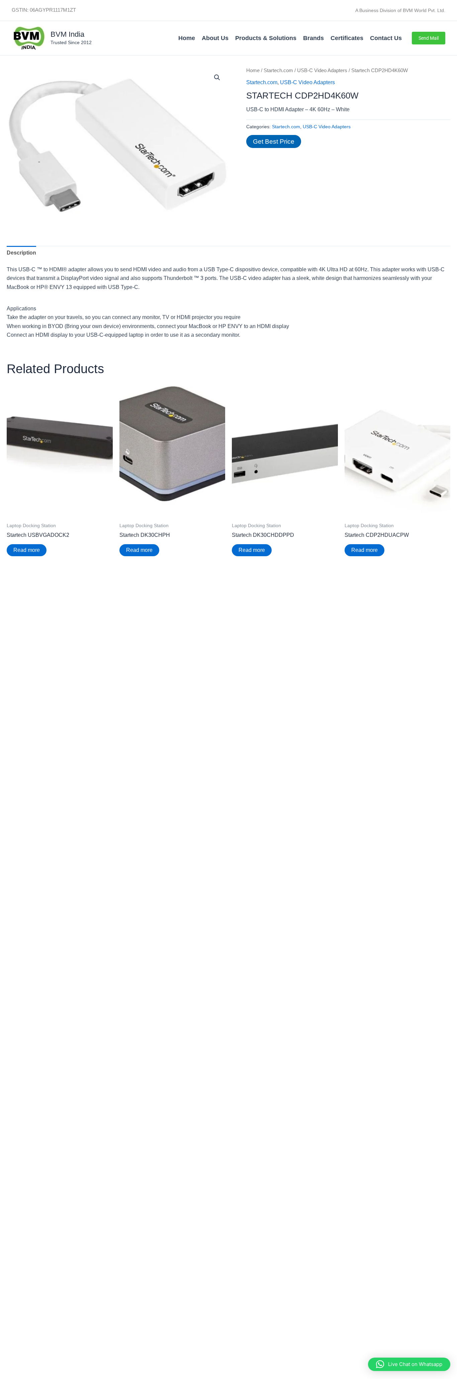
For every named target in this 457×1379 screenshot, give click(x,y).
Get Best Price (273, 141)
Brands (313, 38)
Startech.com (278, 70)
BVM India (67, 34)
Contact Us (386, 38)
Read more (26, 550)
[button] (428, 38)
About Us (215, 38)
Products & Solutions (265, 38)
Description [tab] (21, 253)
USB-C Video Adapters (322, 70)
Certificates (347, 38)
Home (186, 38)
